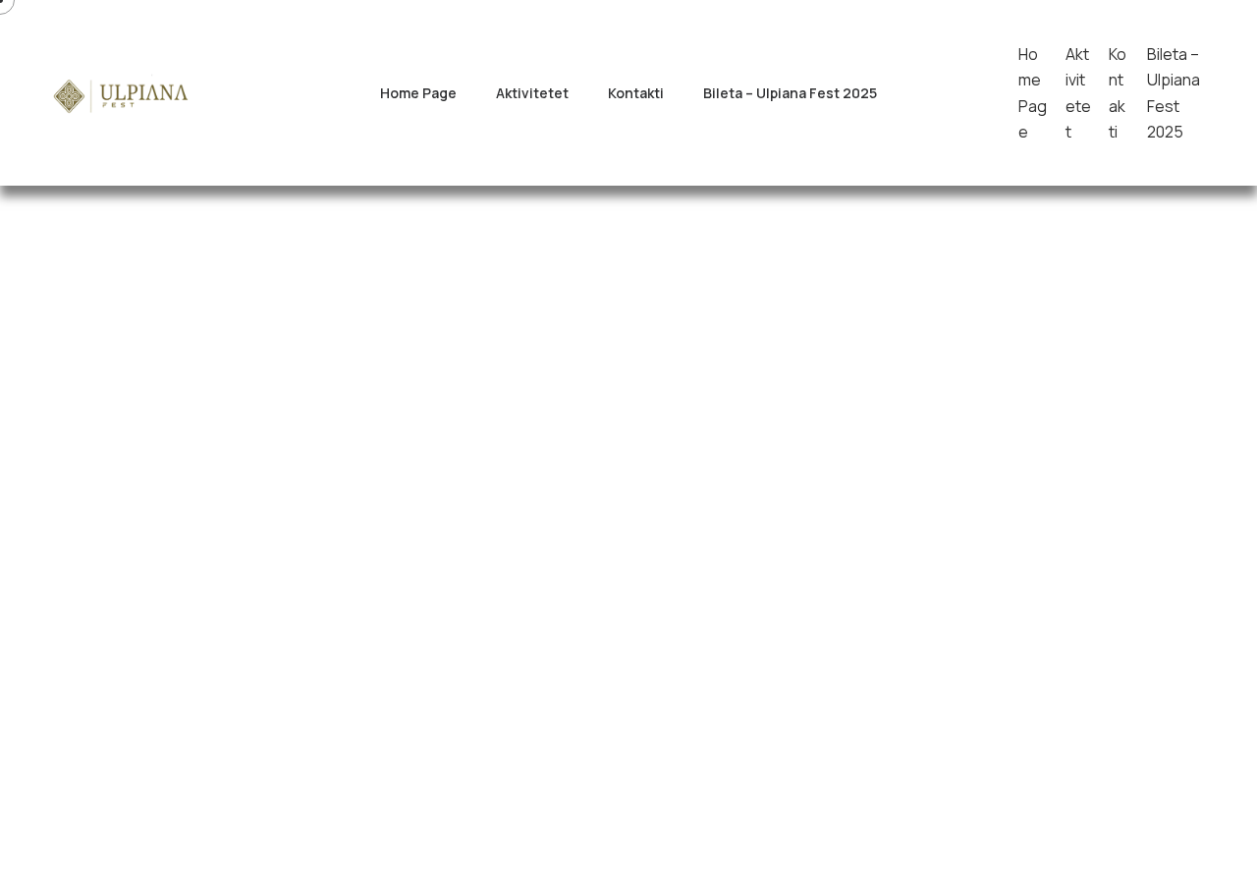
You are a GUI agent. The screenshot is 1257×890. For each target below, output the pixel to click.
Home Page (418, 92)
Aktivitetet (532, 92)
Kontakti (636, 92)
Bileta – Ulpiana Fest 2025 (790, 92)
